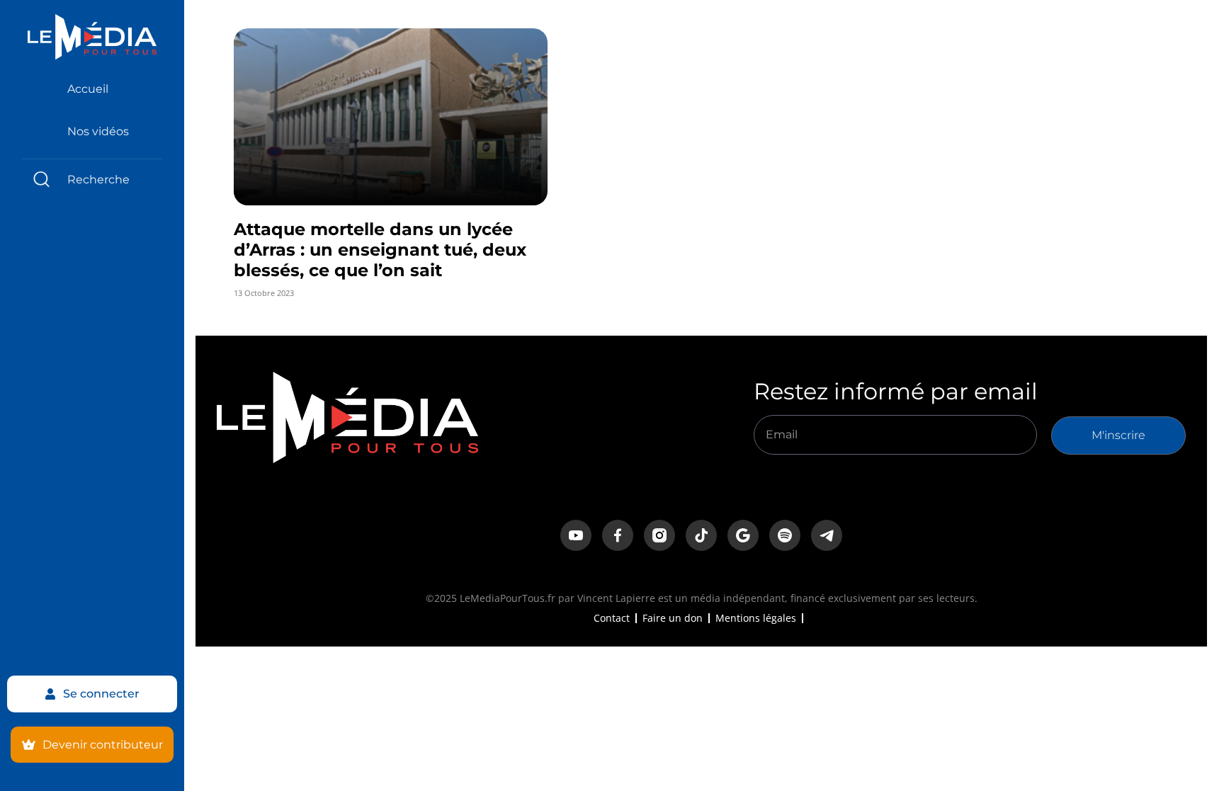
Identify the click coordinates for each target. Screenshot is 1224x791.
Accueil (87, 89)
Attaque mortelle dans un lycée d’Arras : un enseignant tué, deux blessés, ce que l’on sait (380, 249)
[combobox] (92, 179)
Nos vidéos (98, 131)
